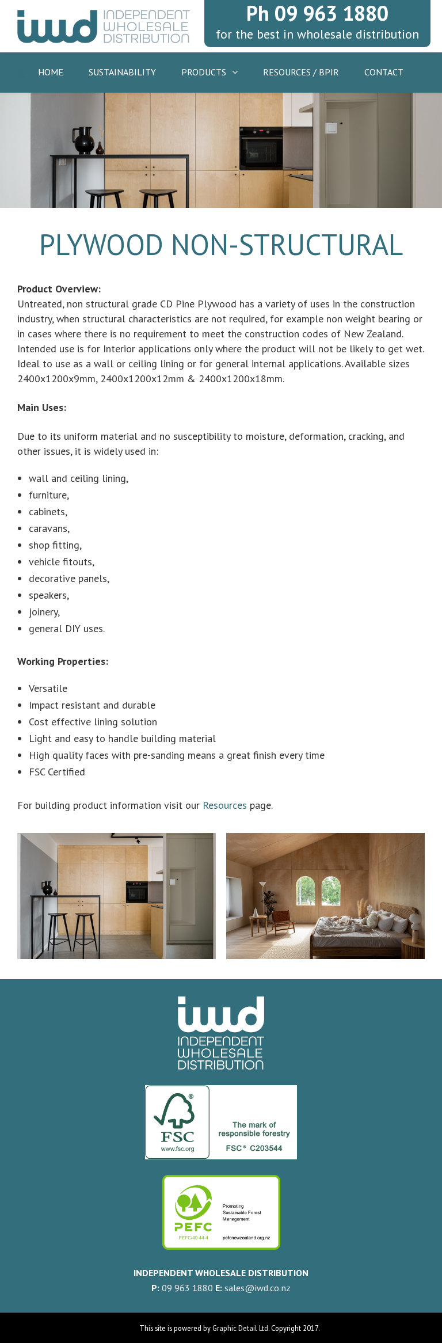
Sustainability (122, 72)
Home (50, 72)
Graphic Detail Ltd (240, 1328)
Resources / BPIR (301, 72)
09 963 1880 (187, 1287)
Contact (383, 72)
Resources (225, 805)
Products (203, 72)
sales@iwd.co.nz (257, 1287)
